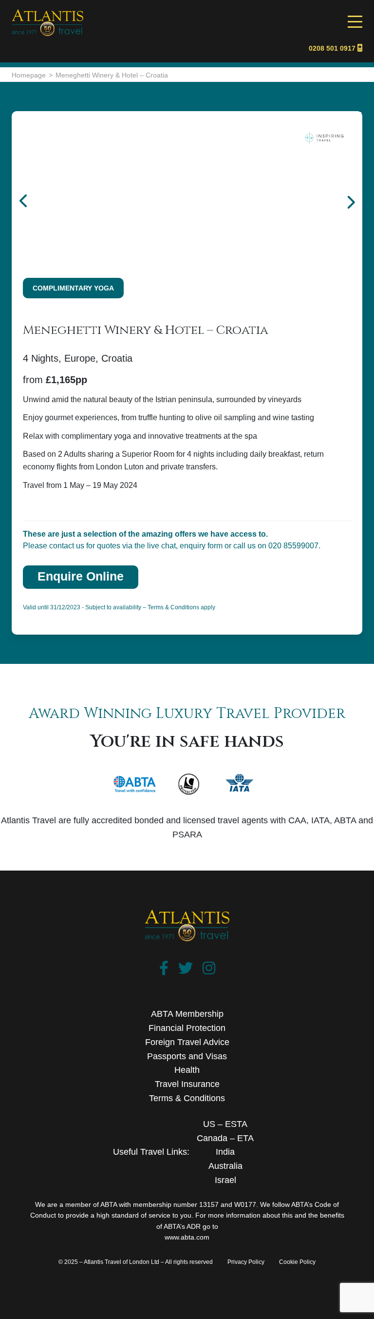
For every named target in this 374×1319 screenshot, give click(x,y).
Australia (225, 1166)
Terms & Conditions (187, 1098)
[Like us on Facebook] (163, 970)
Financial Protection (187, 1028)
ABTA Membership (187, 1014)
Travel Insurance (187, 1084)
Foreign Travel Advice (187, 1042)
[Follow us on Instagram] (209, 970)
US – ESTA (225, 1124)
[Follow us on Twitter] (185, 970)
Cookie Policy (297, 1262)
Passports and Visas (187, 1056)
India (225, 1152)
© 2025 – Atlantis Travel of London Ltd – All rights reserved (135, 1262)
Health (187, 1070)
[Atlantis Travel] (47, 14)
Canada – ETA (225, 1138)
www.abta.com (187, 1237)
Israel (225, 1180)
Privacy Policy (245, 1262)
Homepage (29, 75)
